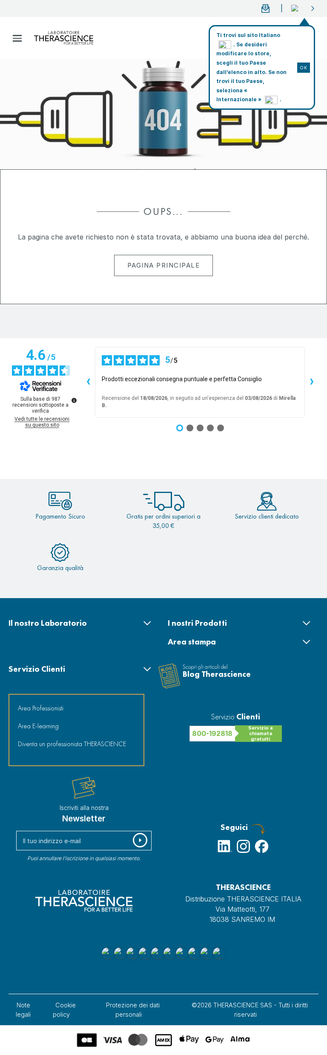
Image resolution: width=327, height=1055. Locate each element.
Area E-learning (38, 725)
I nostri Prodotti (197, 623)
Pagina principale (163, 265)
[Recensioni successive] (312, 382)
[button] (303, 8)
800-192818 (212, 733)
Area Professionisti (40, 708)
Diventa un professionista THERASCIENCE (72, 743)
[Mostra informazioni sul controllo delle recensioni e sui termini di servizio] (74, 400)
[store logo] (63, 38)
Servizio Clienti (37, 669)
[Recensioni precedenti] (88, 382)
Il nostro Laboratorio (48, 623)
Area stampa (192, 641)
